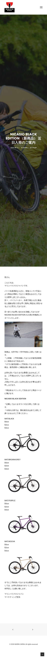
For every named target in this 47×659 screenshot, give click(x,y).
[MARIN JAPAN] (23, 7)
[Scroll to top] (42, 654)
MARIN (25, 148)
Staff (34, 148)
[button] (41, 7)
